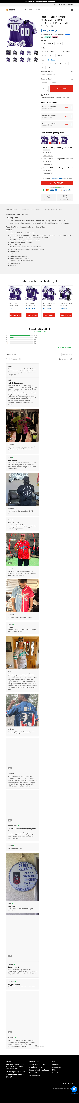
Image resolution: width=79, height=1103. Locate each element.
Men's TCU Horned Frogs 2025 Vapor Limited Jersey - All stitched (15, 304)
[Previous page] (7, 32)
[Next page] (36, 32)
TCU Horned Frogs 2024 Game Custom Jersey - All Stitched (49, 304)
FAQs (55, 5)
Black (60, 55)
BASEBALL (39, 10)
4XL (43, 67)
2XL (60, 63)
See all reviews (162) (39, 332)
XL (55, 63)
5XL (49, 67)
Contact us (61, 5)
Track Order (69, 5)
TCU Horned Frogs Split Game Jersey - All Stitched (66, 304)
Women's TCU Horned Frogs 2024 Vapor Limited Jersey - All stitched (31, 304)
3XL (66, 63)
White (52, 55)
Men (43, 43)
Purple (44, 55)
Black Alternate (64, 51)
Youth (59, 43)
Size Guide (51, 60)
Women (50, 43)
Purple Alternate (48, 51)
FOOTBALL (28, 10)
